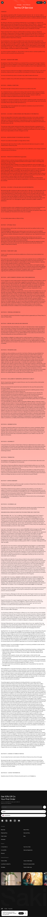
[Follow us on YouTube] (19, 820)
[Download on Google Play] (6, 820)
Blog (24, 836)
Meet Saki (3, 829)
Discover (21, 913)
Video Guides (4, 836)
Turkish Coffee (4, 860)
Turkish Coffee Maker (28, 860)
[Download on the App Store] (2, 820)
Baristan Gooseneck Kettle (29, 864)
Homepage (19, 4)
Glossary (3, 853)
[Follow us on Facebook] (10, 820)
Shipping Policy (4, 833)
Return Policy (26, 829)
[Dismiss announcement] (25, 913)
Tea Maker (3, 867)
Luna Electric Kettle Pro (6, 864)
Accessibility (3, 850)
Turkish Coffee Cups (28, 867)
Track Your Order (27, 846)
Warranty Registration (28, 850)
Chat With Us (4, 846)
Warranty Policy (27, 833)
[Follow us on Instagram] (14, 820)
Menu (39, 2)
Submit (44, 807)
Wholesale (3, 839)
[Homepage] (2, 2)
